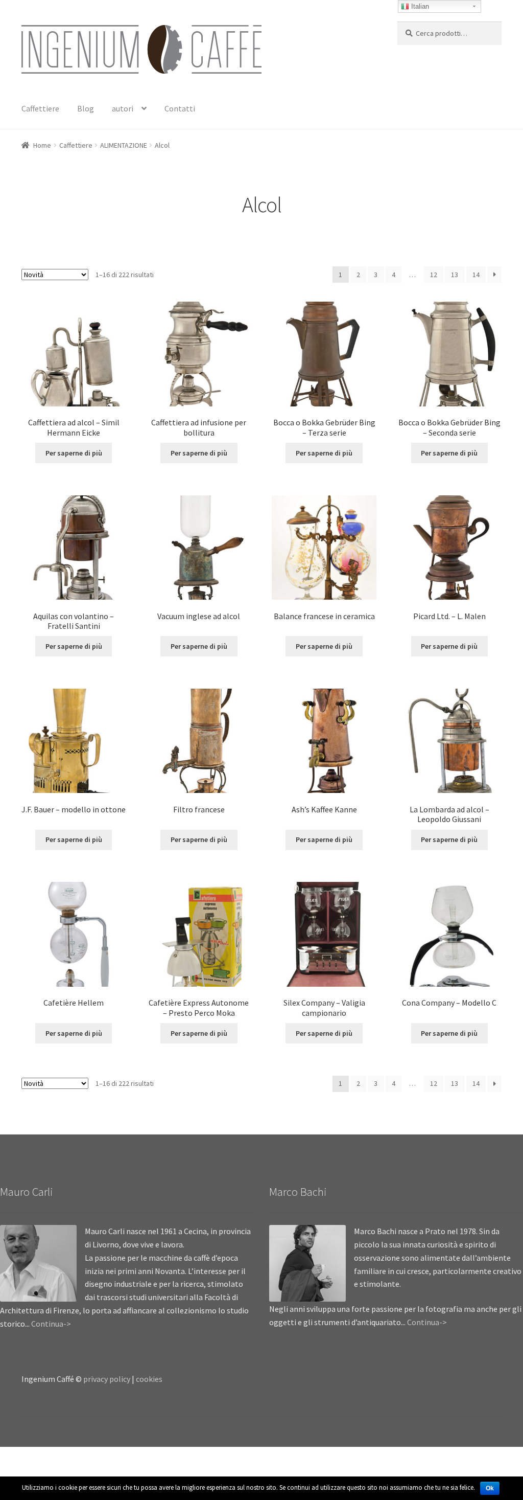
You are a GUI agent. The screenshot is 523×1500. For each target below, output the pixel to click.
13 (454, 274)
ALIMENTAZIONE (123, 145)
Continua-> (51, 1324)
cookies (149, 1379)
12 (433, 274)
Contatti (179, 108)
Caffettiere (40, 108)
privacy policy (106, 1379)
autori (122, 108)
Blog (85, 108)
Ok (490, 1488)
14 (476, 274)
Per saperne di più (73, 453)
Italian (419, 6)
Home (42, 145)
